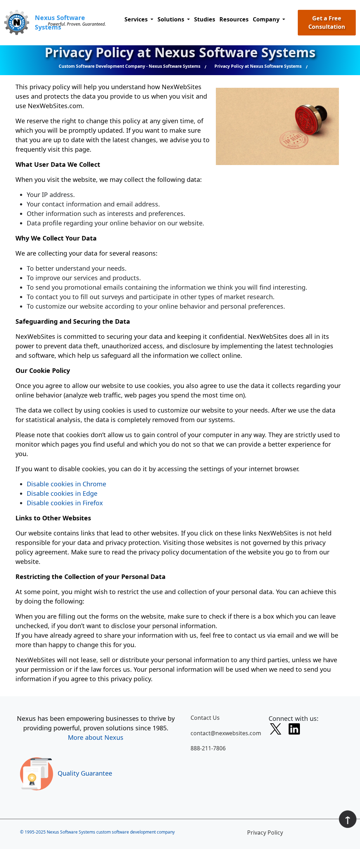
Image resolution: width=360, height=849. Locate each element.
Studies (204, 19)
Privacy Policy (265, 832)
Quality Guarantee (85, 773)
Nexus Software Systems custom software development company (111, 832)
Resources (234, 19)
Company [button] (267, 19)
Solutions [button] (172, 19)
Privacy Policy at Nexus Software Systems (258, 66)
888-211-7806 (208, 748)
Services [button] (136, 19)
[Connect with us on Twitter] (276, 730)
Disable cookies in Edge (62, 493)
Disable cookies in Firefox (65, 503)
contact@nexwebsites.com (225, 733)
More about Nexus (95, 737)
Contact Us (205, 718)
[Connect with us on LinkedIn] (294, 730)
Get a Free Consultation (326, 22)
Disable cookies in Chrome (66, 484)
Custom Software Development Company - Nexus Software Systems (129, 66)
